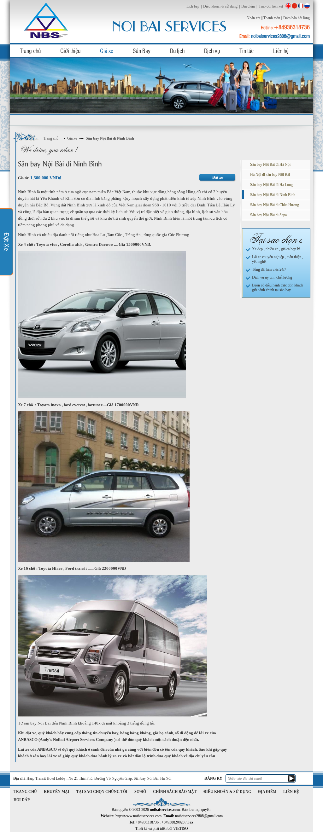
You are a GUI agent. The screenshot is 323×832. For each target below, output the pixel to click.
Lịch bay (192, 6)
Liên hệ (281, 50)
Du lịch (177, 50)
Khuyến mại (56, 791)
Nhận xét (253, 18)
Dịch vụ (212, 50)
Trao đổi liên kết (271, 6)
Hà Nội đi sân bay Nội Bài (270, 174)
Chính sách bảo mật (175, 791)
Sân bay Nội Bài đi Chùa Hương (274, 205)
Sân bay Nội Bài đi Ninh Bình (110, 138)
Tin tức (246, 50)
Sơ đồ (140, 791)
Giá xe (106, 50)
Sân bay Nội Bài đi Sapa (268, 215)
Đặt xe (217, 177)
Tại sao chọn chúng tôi (101, 791)
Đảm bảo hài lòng (296, 18)
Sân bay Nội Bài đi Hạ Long (271, 184)
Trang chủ (30, 50)
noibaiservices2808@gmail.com (280, 36)
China (294, 6)
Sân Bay (141, 50)
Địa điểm (248, 6)
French (300, 6)
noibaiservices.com (47, 20)
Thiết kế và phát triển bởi (161, 828)
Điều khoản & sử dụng (220, 6)
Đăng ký (213, 778)
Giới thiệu (70, 50)
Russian (307, 6)
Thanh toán (271, 18)
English (288, 6)
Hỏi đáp (22, 800)
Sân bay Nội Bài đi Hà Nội (270, 164)
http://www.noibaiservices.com (138, 816)
